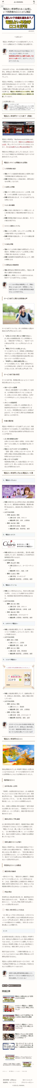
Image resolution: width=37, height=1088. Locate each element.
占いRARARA (18, 2)
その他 (5, 985)
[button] (32, 554)
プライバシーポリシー (27, 1082)
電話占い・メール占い (15, 985)
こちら (14, 53)
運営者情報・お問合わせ (9, 1080)
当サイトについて (27, 1080)
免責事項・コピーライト (9, 1082)
